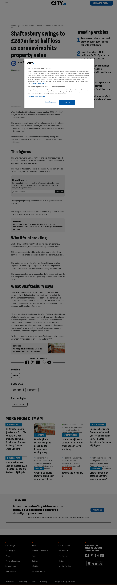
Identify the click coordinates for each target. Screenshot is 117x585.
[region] (59, 83)
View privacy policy (39, 83)
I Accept (67, 102)
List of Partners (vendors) (36, 96)
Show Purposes (50, 102)
